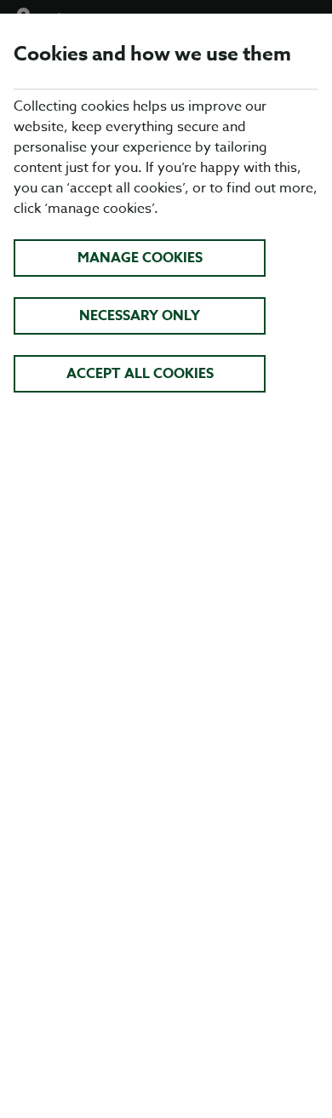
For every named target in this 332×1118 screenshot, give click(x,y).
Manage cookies (140, 258)
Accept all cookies (140, 374)
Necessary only (139, 316)
